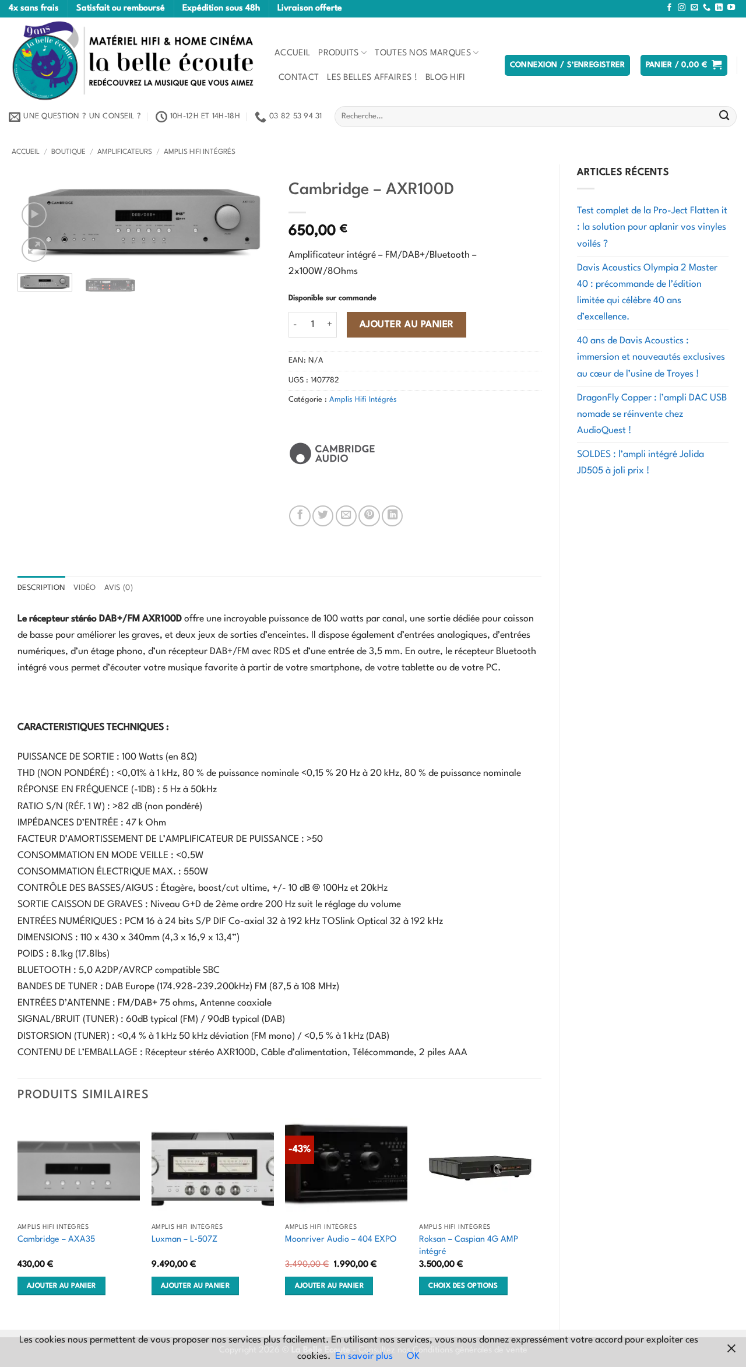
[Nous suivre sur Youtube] (731, 7)
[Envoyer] (724, 117)
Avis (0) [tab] (118, 588)
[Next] (251, 222)
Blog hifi (445, 77)
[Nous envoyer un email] (694, 7)
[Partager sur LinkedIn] (392, 515)
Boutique (68, 152)
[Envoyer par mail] (346, 515)
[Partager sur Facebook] (299, 515)
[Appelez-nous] (706, 7)
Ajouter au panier (407, 324)
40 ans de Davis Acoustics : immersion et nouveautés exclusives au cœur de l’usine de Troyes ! (651, 357)
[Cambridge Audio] (332, 453)
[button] (568, 65)
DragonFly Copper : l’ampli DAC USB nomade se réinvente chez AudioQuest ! (652, 414)
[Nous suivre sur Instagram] (681, 7)
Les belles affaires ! (372, 77)
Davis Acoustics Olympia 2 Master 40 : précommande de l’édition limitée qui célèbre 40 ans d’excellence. (647, 292)
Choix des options (463, 1285)
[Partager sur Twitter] (322, 515)
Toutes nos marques (423, 53)
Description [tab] (41, 588)
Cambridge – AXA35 (56, 1239)
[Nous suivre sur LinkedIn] (719, 7)
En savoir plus (364, 1356)
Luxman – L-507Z (184, 1239)
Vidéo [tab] (84, 588)
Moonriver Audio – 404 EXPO (340, 1239)
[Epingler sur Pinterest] (368, 515)
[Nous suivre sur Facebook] (669, 7)
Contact (299, 77)
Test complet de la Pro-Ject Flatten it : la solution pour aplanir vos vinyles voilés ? (652, 227)
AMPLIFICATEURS (124, 152)
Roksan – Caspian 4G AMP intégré (468, 1245)
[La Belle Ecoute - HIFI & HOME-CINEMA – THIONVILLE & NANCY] (133, 60)
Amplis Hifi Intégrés (199, 152)
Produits (338, 53)
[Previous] (18, 1218)
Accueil (292, 53)
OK (413, 1356)
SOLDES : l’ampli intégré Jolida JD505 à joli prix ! (640, 463)
